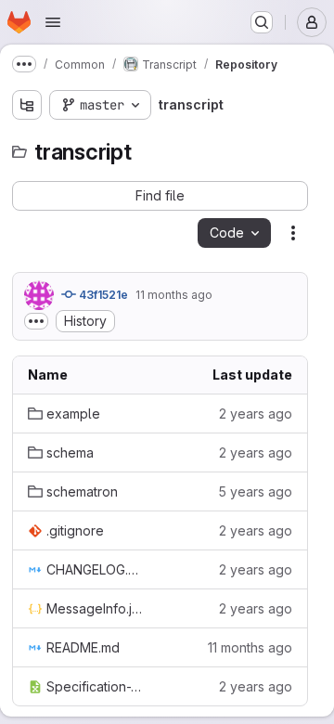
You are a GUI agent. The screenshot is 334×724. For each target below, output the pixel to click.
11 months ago (173, 295)
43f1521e (102, 295)
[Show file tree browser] (27, 105)
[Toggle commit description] (36, 321)
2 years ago (255, 413)
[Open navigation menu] (53, 22)
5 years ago (255, 491)
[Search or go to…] (261, 22)
